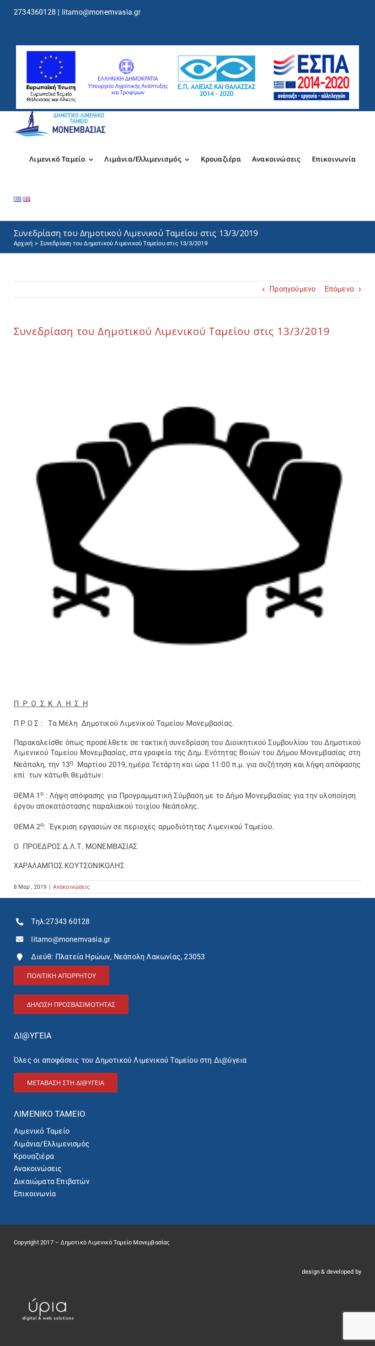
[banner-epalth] (187, 48)
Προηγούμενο (292, 289)
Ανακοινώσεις (71, 887)
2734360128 (35, 12)
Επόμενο (339, 289)
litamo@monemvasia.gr (101, 12)
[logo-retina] (59, 114)
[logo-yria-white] (48, 1294)
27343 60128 (68, 921)
